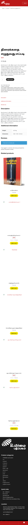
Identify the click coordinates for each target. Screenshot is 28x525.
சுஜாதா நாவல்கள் (23, 90)
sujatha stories (18, 89)
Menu (25, 3)
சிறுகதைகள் (5, 470)
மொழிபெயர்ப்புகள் (6, 482)
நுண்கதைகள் (5, 475)
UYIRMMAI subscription (8, 457)
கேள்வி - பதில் (5, 468)
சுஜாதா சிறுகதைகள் (16, 90)
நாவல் (4, 473)
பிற (3, 479)
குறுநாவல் (5, 466)
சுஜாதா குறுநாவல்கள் (8, 90)
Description (3, 97)
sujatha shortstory (11, 89)
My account (5, 493)
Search (14, 523)
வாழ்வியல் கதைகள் (6, 484)
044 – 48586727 (6, 492)
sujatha (5, 87)
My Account (4, 523)
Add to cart (10, 79)
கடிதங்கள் (5, 461)
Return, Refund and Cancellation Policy (11, 499)
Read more (14, 333)
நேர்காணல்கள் (5, 477)
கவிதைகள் (5, 464)
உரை (3, 459)
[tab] (14, 97)
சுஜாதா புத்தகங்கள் (4, 91)
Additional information (6, 101)
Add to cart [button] (14, 195)
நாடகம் (4, 472)
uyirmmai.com (6, 495)
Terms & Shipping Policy (8, 497)
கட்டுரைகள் (7, 8)
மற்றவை (4, 480)
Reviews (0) (3, 104)
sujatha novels (16, 87)
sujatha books (10, 87)
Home (3, 8)
